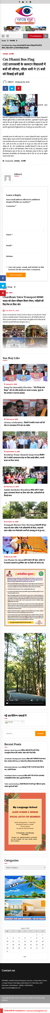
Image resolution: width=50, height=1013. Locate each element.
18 (13, 945)
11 (13, 941)
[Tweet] (3, 286)
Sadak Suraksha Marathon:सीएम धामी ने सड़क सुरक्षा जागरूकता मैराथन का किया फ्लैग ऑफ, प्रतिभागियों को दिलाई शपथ (24, 493)
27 (25, 948)
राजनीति (11, 54)
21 (31, 945)
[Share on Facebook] (3, 278)
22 (37, 945)
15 (37, 941)
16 (42, 941)
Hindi (10, 722)
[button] (25, 36)
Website (9, 256)
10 (7, 941)
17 (7, 945)
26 (19, 948)
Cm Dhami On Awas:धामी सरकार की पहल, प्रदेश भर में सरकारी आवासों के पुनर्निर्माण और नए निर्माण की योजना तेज (24, 561)
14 (31, 941)
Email (9, 245)
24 (7, 948)
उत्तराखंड (5, 54)
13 (25, 941)
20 (25, 945)
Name (9, 235)
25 (13, 948)
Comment (11, 206)
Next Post (7, 287)
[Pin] (3, 293)
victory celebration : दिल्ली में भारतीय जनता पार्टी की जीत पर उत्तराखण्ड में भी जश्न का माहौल (24, 423)
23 (42, 945)
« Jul (24, 957)
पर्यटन (11, 293)
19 (19, 945)
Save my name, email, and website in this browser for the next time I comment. (26, 268)
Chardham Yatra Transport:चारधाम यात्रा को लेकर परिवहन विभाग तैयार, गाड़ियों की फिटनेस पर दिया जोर (23, 301)
